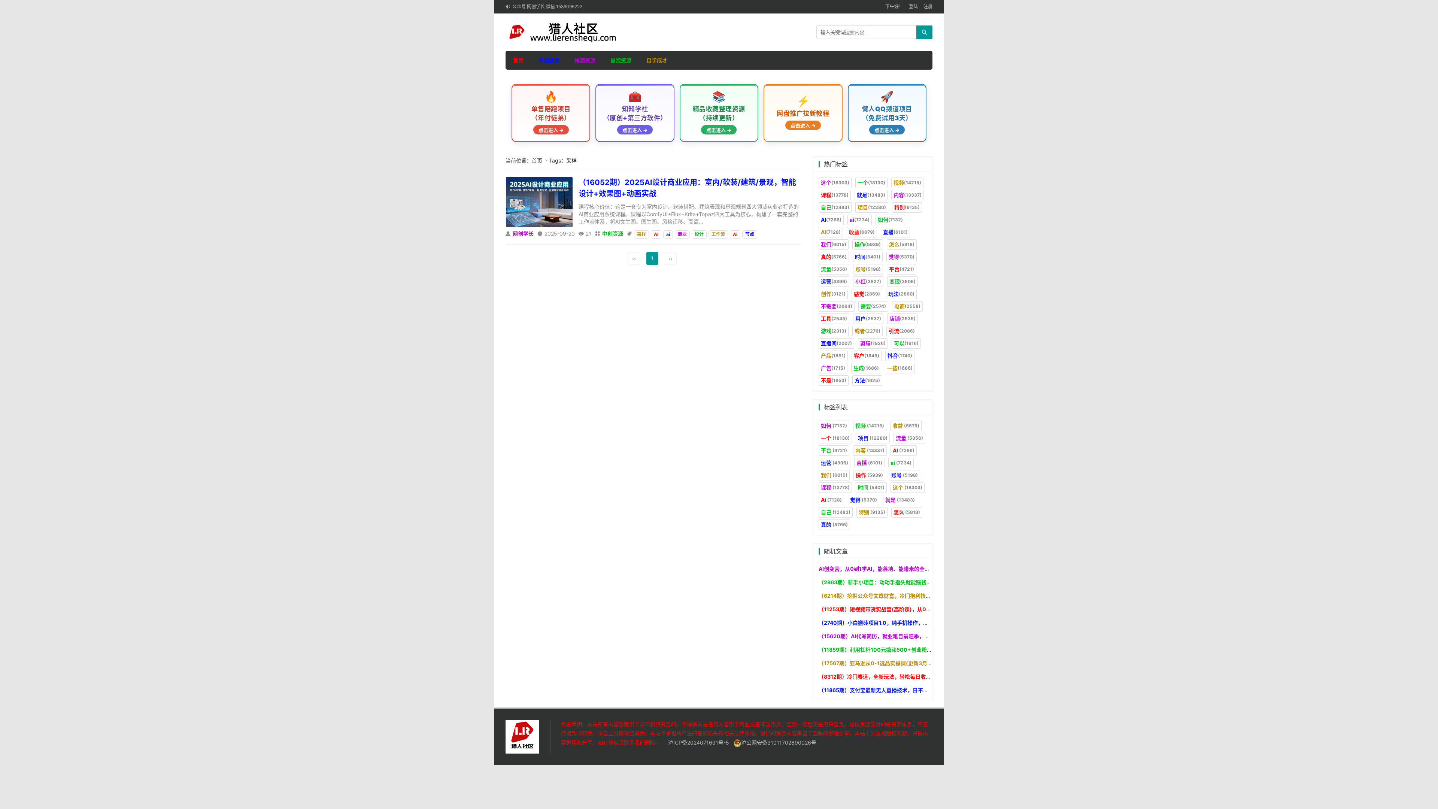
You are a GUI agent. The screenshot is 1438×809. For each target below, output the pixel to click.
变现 (902, 281)
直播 (895, 232)
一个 (871, 182)
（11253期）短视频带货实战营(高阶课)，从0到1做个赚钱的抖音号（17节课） (910, 609)
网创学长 (523, 233)
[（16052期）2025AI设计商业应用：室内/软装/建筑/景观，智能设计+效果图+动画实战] (539, 202)
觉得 (901, 257)
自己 (835, 207)
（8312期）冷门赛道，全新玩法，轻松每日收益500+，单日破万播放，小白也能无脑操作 (924, 676)
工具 (834, 318)
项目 (872, 207)
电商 (907, 306)
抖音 (900, 355)
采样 (641, 234)
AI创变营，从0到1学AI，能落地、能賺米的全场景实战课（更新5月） (899, 569)
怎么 (901, 244)
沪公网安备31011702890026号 (778, 742)
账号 (868, 269)
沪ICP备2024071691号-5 (698, 742)
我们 (833, 244)
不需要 (836, 306)
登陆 (913, 6)
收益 (862, 232)
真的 (834, 257)
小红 (868, 281)
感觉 (867, 294)
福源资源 (584, 60)
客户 (866, 355)
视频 (907, 182)
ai (668, 234)
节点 (749, 234)
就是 (871, 195)
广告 (833, 368)
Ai (735, 234)
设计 (699, 234)
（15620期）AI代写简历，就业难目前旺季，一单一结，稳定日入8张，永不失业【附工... (922, 636)
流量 (834, 269)
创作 (833, 294)
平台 (901, 269)
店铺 (902, 318)
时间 (867, 257)
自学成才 (656, 60)
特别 (907, 207)
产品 (833, 355)
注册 (927, 6)
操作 (868, 244)
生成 (866, 368)
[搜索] (924, 32)
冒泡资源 (620, 60)
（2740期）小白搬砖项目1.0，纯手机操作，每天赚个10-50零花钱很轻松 (905, 622)
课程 (835, 195)
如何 (890, 219)
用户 (868, 318)
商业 (682, 234)
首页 (518, 60)
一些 (900, 368)
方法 (867, 380)
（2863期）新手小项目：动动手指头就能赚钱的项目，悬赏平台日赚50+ (904, 582)
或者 (867, 331)
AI (656, 234)
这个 (835, 182)
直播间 (836, 343)
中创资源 (549, 60)
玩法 (901, 294)
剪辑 (873, 343)
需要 (873, 306)
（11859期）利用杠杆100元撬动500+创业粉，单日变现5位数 (893, 649)
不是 (833, 380)
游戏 (833, 331)
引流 (902, 331)
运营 (834, 281)
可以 (906, 343)
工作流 (718, 234)
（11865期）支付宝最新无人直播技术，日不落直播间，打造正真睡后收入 (905, 690)
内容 (908, 195)
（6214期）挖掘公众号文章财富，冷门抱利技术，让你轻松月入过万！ (901, 596)
